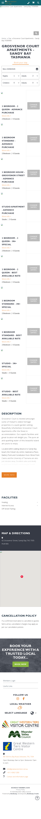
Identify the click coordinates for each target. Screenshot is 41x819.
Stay (9, 38)
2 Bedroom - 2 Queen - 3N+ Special (10, 241)
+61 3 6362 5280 (13, 772)
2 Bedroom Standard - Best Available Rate (12, 335)
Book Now (20, 664)
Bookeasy (13, 794)
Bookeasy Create (33, 794)
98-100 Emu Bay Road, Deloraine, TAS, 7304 (18, 757)
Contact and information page (17, 777)
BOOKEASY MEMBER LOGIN (20, 788)
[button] (33, 105)
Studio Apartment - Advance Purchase (13, 210)
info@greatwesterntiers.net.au (17, 769)
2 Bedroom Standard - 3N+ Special (11, 304)
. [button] (13, 116)
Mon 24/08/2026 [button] (9, 69)
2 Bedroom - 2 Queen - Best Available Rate (11, 272)
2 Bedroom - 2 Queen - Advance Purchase (12, 109)
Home (4, 38)
